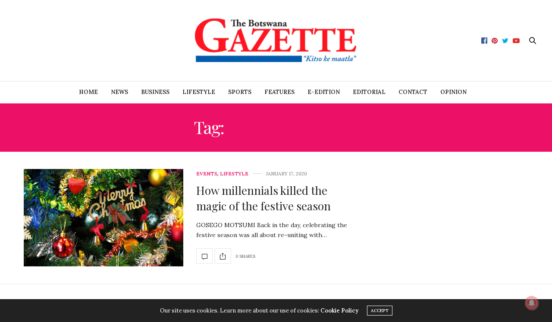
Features (279, 92)
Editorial (369, 92)
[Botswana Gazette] (276, 40)
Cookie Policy (339, 310)
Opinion (453, 92)
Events (206, 174)
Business (155, 92)
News (119, 92)
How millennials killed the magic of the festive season (263, 198)
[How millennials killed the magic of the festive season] (103, 217)
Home (88, 92)
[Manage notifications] (532, 303)
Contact (412, 92)
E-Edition (323, 92)
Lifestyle (198, 92)
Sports (239, 92)
